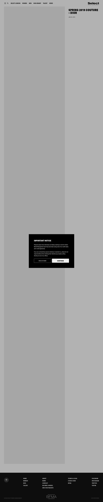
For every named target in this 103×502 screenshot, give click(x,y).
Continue (60, 261)
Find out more (42, 261)
